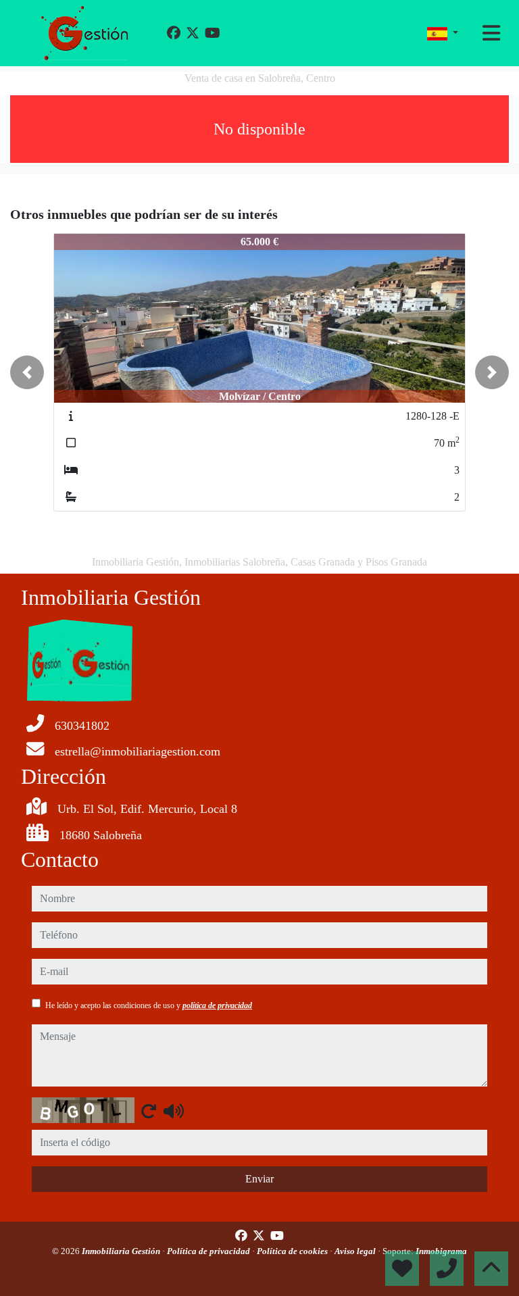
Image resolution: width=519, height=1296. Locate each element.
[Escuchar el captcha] (173, 1110)
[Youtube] (212, 33)
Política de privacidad (209, 1251)
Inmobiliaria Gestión (122, 1251)
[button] (27, 372)
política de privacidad (217, 1005)
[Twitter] (192, 33)
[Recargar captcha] (148, 1110)
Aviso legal (356, 1251)
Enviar (259, 1179)
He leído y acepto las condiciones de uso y (148, 1005)
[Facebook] (173, 33)
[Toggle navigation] (491, 33)
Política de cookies (293, 1251)
